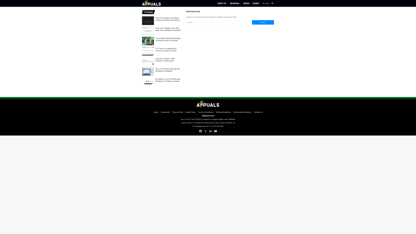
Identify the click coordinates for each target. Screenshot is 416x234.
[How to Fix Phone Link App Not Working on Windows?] (148, 71)
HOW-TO (222, 3)
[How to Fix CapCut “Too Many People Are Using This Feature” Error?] (148, 20)
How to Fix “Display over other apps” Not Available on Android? (168, 29)
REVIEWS (234, 3)
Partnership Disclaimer (242, 112)
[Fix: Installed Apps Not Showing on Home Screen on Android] (148, 41)
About (156, 112)
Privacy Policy (177, 112)
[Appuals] (151, 3)
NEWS (246, 3)
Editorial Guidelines (223, 112)
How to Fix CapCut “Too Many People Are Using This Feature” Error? (168, 19)
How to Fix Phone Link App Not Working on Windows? (168, 70)
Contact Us (258, 112)
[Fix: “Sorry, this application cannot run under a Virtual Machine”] (148, 51)
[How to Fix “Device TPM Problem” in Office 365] (148, 61)
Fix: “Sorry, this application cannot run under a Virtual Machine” (166, 49)
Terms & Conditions (205, 112)
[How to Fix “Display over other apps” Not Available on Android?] (148, 31)
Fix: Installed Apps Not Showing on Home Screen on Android (168, 39)
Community (165, 112)
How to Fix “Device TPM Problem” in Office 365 (165, 60)
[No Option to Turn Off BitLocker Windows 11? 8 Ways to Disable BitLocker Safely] (148, 81)
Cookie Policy (190, 112)
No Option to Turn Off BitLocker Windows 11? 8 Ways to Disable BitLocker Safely (168, 80)
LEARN (255, 3)
